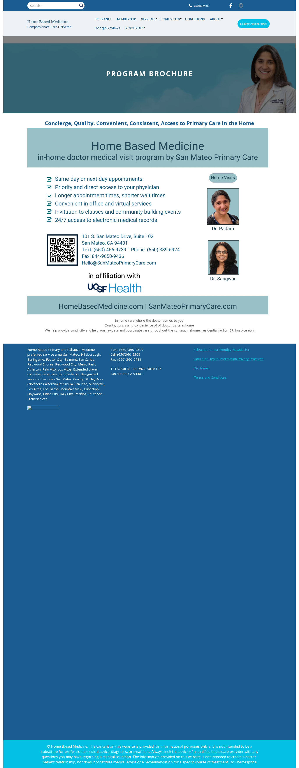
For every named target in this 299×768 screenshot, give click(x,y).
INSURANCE (103, 19)
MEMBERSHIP (126, 19)
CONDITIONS (195, 19)
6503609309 (201, 6)
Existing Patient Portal (253, 24)
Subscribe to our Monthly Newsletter (222, 349)
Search (81, 5)
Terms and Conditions (210, 377)
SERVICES (148, 19)
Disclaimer (201, 368)
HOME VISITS (170, 19)
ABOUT (215, 19)
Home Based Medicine (47, 21)
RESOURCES (134, 28)
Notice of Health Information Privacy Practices (229, 359)
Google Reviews (107, 28)
